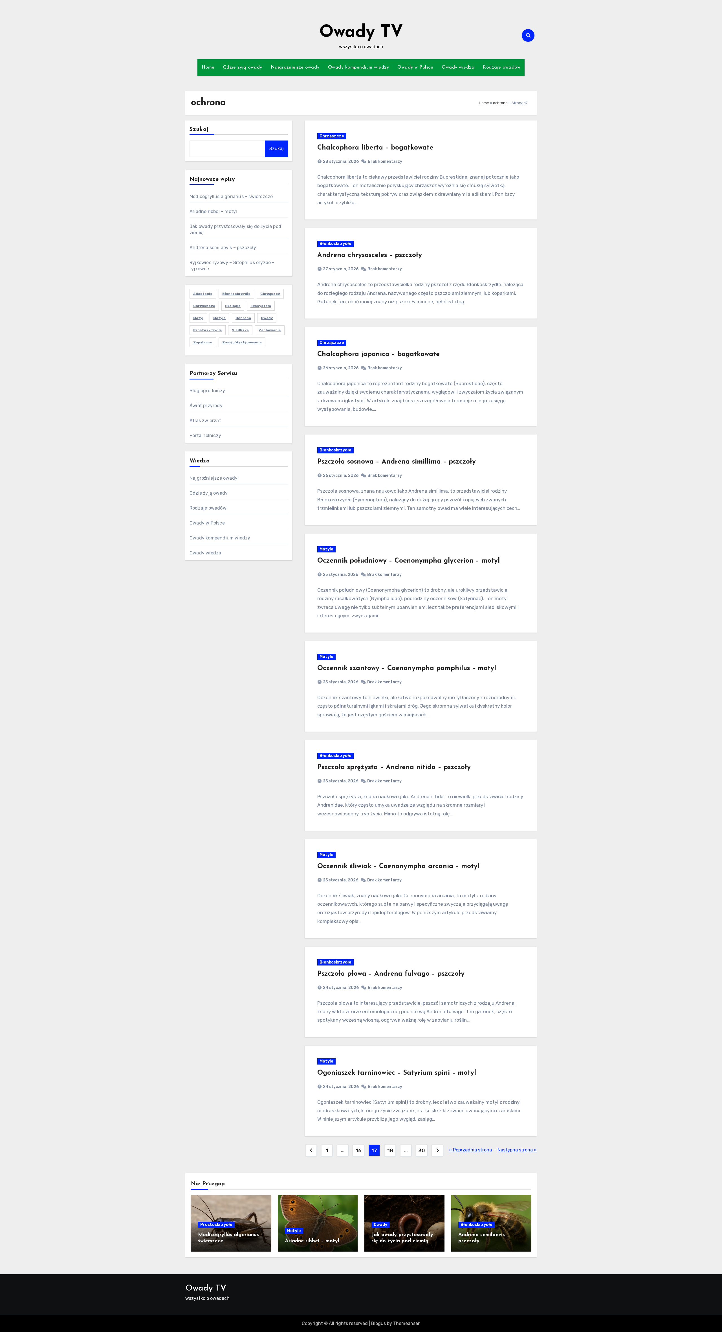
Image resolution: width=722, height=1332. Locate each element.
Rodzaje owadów (501, 67)
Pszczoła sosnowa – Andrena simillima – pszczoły (396, 461)
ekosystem (260, 306)
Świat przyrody (206, 405)
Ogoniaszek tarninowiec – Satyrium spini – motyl (396, 1073)
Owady (380, 1224)
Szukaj (199, 129)
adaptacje (202, 294)
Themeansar (406, 1323)
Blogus (378, 1323)
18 (390, 1150)
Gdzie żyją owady (242, 67)
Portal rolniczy (205, 435)
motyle (219, 318)
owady (267, 318)
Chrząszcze (204, 306)
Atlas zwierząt (205, 420)
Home (208, 67)
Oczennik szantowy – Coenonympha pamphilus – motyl (406, 668)
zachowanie (270, 330)
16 (358, 1150)
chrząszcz (270, 294)
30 (422, 1150)
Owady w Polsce (415, 67)
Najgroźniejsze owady (295, 67)
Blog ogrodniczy (207, 390)
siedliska (240, 330)
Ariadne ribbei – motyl (213, 211)
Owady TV (361, 32)
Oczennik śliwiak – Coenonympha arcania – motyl (398, 866)
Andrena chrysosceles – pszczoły (369, 255)
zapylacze (202, 342)
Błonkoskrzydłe (236, 294)
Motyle (326, 549)
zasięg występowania (242, 342)
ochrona (500, 103)
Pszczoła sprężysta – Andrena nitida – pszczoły (394, 767)
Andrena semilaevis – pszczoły (223, 247)
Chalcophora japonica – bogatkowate (378, 354)
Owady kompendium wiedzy (358, 67)
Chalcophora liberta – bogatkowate (375, 147)
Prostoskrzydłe (207, 330)
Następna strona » (517, 1150)
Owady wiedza (458, 67)
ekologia (233, 306)
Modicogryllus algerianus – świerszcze (231, 196)
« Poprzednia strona (470, 1150)
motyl (198, 318)
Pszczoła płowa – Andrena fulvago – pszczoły (391, 974)
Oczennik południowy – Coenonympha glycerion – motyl (408, 561)
